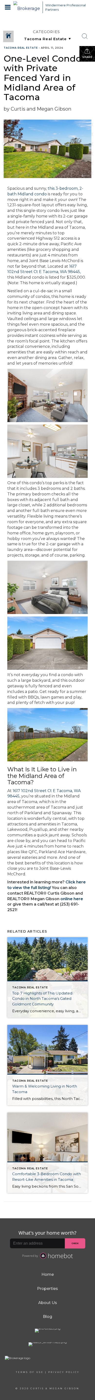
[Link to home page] (26, 7)
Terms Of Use (30, 1372)
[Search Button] (84, 36)
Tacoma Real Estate (21, 47)
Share (87, 57)
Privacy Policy (63, 1372)
